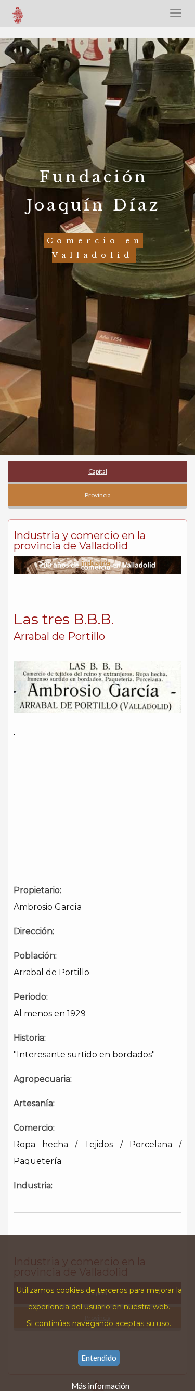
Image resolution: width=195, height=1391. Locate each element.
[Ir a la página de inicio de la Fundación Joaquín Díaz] (18, 13)
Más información (100, 1385)
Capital (97, 471)
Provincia (98, 495)
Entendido (98, 1357)
